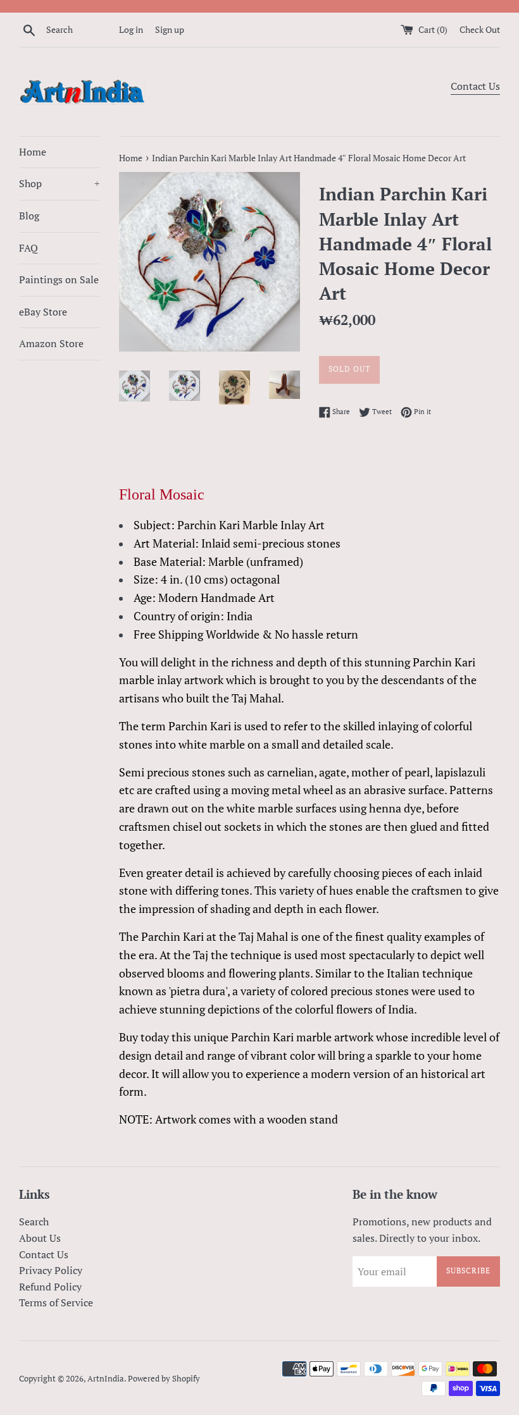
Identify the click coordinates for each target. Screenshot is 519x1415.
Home (32, 152)
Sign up (169, 29)
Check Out (480, 29)
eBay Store (43, 312)
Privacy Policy (50, 1270)
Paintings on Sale (59, 279)
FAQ (28, 248)
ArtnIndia (105, 1378)
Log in (131, 29)
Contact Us (475, 86)
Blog (29, 216)
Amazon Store (51, 343)
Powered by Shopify (164, 1378)
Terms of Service (56, 1302)
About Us (40, 1238)
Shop (59, 183)
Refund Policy (50, 1287)
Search (34, 1221)
